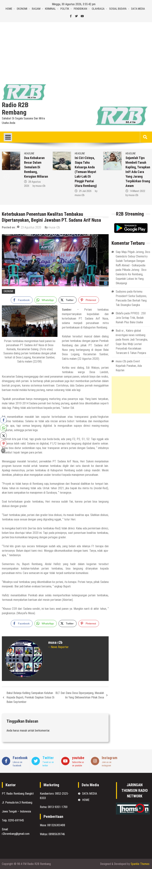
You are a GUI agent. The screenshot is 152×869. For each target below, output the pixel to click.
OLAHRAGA (98, 8)
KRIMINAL (50, 8)
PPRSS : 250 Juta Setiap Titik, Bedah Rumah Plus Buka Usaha (131, 318)
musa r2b (33, 195)
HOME (9, 8)
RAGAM (36, 8)
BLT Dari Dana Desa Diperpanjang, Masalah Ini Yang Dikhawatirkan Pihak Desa (79, 695)
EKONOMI (22, 8)
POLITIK (64, 8)
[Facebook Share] (3, 420)
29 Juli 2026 (38, 191)
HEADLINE (33, 153)
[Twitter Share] (3, 435)
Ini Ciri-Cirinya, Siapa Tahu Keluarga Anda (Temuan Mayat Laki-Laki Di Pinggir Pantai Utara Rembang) (39, 172)
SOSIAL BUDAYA (118, 8)
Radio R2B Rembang (15, 108)
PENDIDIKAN (80, 8)
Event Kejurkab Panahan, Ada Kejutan (129, 366)
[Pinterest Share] (3, 443)
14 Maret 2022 (90, 191)
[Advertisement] (76, 50)
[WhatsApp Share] (3, 427)
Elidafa (119, 313)
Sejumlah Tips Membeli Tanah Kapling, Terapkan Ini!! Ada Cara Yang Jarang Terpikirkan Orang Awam (91, 172)
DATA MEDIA (138, 8)
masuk (23, 730)
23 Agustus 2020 (31, 227)
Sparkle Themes (140, 864)
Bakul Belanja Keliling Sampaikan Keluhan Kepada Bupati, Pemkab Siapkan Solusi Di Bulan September (30, 697)
